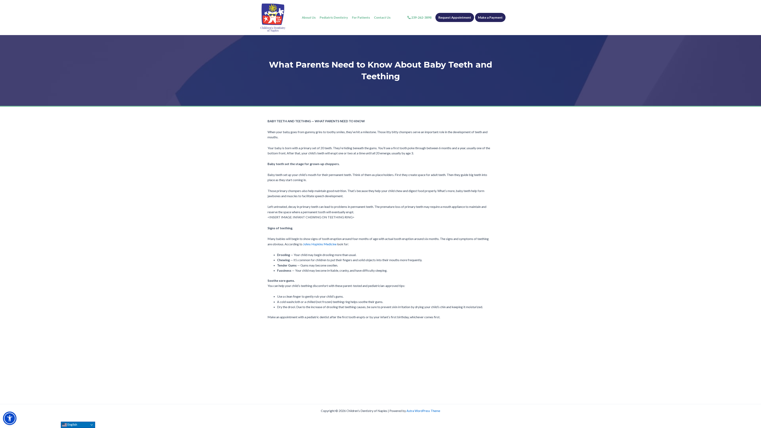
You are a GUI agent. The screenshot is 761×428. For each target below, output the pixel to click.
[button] (9, 418)
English (72, 424)
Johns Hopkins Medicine (320, 244)
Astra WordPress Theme (423, 411)
